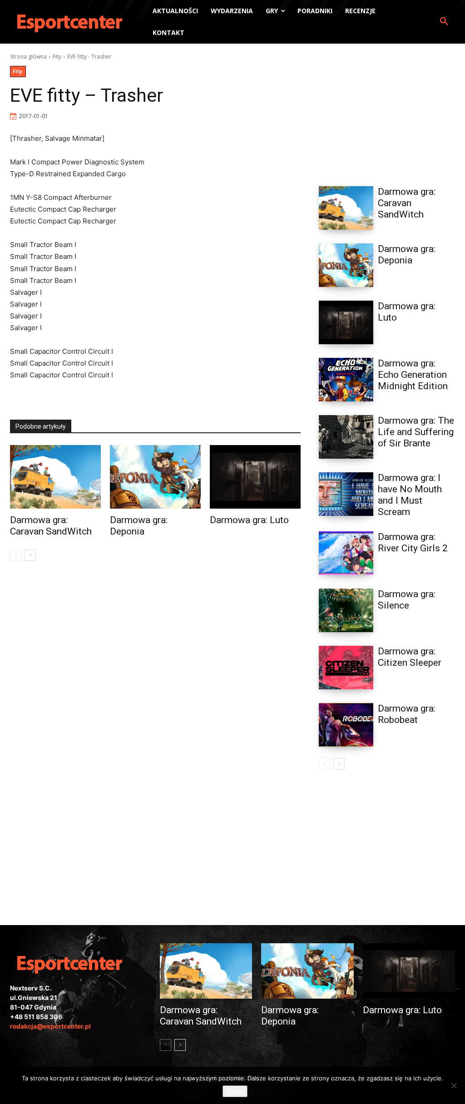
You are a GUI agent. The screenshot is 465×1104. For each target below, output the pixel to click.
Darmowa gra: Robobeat (406, 714)
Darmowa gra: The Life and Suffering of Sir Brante (416, 432)
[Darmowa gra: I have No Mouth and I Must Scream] (346, 494)
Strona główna (28, 56)
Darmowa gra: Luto (249, 520)
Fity (57, 56)
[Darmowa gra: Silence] (346, 610)
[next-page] (30, 555)
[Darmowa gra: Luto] (255, 477)
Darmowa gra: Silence (406, 600)
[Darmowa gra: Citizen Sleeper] (346, 667)
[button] (444, 22)
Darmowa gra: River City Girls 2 (413, 542)
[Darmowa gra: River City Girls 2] (346, 553)
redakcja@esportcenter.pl (50, 1026)
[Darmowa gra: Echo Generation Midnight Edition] (346, 379)
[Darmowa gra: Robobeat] (346, 725)
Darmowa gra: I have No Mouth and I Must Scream (410, 494)
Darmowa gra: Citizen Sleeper (409, 657)
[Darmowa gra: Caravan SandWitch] (55, 477)
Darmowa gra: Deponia (139, 526)
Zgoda (235, 1091)
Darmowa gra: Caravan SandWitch (51, 526)
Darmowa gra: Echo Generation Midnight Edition (413, 374)
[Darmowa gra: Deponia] (155, 477)
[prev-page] (15, 555)
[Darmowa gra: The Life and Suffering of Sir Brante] (346, 437)
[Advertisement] (387, 109)
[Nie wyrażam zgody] (453, 1085)
